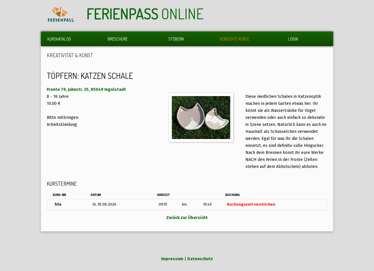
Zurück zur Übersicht (187, 217)
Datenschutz (200, 258)
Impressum (172, 258)
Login (293, 38)
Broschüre (118, 38)
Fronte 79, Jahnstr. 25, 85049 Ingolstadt (86, 89)
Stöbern (176, 38)
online (145, 13)
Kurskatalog (59, 38)
